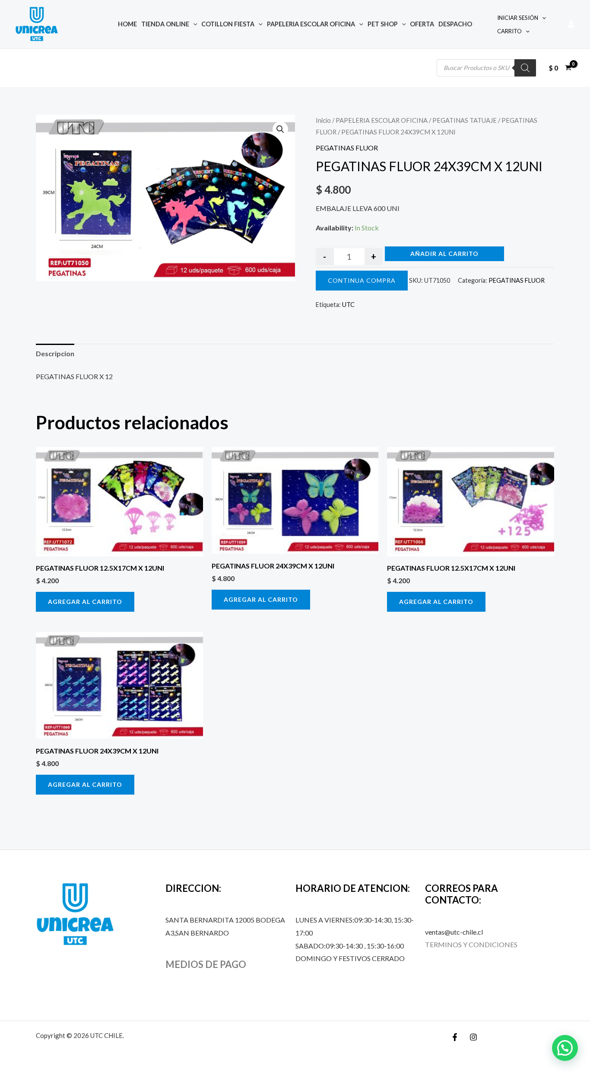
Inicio (323, 120)
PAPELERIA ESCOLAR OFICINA (311, 24)
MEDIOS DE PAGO (205, 964)
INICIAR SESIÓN (517, 17)
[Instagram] (473, 1037)
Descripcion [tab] (55, 353)
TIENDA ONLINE (165, 24)
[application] (193, 24)
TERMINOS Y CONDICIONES (471, 944)
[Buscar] (525, 68)
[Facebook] (455, 1037)
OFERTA (422, 24)
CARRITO (509, 31)
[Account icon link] (571, 24)
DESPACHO (455, 24)
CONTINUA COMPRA (362, 280)
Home (127, 24)
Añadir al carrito (444, 253)
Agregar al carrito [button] (85, 601)
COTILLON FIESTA (227, 24)
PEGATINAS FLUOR (347, 148)
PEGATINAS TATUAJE (464, 120)
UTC (348, 304)
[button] (280, 129)
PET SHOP (383, 24)
